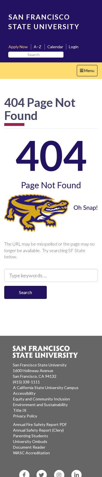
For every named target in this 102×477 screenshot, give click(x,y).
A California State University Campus (45, 387)
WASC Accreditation (31, 452)
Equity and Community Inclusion (41, 398)
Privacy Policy (25, 415)
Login (73, 46)
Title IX (19, 410)
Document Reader (29, 447)
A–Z (37, 46)
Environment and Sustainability (40, 404)
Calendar (55, 46)
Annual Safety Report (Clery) (38, 430)
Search (25, 292)
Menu (88, 72)
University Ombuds (30, 441)
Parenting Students (30, 435)
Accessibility (24, 393)
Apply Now (18, 46)
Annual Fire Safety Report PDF (40, 424)
